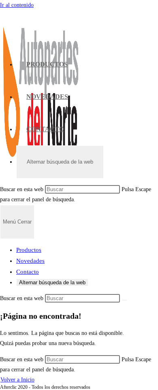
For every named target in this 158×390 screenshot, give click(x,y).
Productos (28, 250)
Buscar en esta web (22, 189)
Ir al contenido (17, 5)
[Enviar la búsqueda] (124, 300)
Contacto (27, 272)
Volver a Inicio (17, 380)
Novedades (30, 261)
